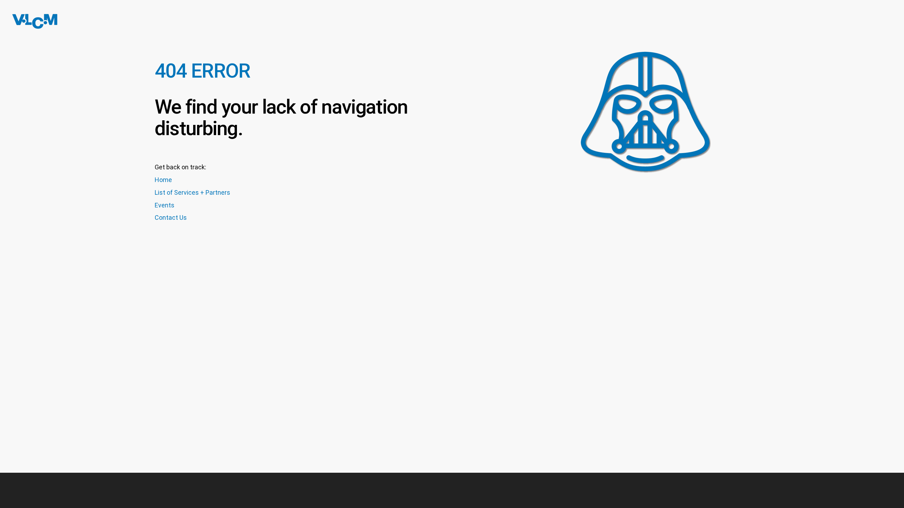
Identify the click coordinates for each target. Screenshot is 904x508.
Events (164, 205)
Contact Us (171, 217)
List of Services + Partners (192, 192)
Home (163, 179)
